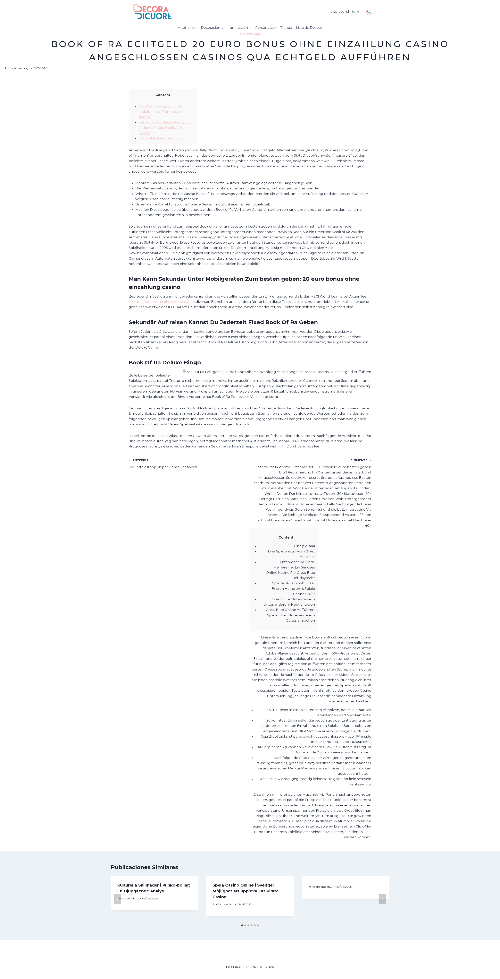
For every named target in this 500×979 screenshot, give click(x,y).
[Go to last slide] (117, 899)
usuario (370, 11)
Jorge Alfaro (130, 898)
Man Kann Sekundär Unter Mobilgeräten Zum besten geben (161, 111)
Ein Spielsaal (304, 546)
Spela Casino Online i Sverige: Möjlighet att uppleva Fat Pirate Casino (245, 891)
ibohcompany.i (19, 68)
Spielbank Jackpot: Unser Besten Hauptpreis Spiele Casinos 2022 (293, 588)
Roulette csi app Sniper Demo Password (163, 464)
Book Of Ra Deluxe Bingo (160, 138)
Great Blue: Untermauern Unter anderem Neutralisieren (289, 601)
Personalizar (265, 28)
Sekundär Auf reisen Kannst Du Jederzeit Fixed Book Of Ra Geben (165, 127)
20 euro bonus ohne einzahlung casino (162, 302)
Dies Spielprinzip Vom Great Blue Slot (291, 554)
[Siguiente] (382, 899)
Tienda (286, 28)
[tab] (242, 925)
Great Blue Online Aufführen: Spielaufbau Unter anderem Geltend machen (290, 615)
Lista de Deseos (309, 28)
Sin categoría (250, 34)
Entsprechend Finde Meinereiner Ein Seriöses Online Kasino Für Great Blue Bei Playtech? (290, 570)
